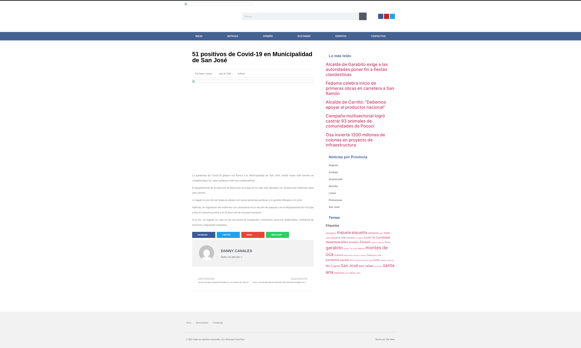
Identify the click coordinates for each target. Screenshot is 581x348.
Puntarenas (335, 200)
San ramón (378, 266)
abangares (331, 233)
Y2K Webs (390, 339)
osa (379, 255)
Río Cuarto (333, 266)
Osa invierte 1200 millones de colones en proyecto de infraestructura (355, 139)
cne (343, 237)
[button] (203, 235)
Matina (361, 248)
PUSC (376, 260)
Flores (388, 242)
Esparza (374, 243)
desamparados (337, 242)
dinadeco (354, 242)
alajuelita (359, 232)
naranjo (363, 255)
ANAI (381, 233)
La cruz (353, 248)
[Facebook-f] (380, 16)
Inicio (198, 36)
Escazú (365, 242)
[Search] (363, 16)
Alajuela (333, 165)
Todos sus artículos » (231, 257)
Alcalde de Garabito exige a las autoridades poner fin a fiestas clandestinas (357, 69)
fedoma (381, 243)
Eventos (340, 36)
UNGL (358, 273)
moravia (338, 255)
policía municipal (361, 260)
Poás (371, 260)
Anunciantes (202, 322)
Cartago (333, 172)
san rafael (366, 266)
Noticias (232, 36)
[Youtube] (386, 16)
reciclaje (390, 260)
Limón (332, 193)
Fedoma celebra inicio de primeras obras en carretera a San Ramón (360, 88)
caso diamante (333, 238)
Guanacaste (336, 179)
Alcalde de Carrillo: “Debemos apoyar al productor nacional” (356, 104)
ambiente (373, 233)
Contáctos (218, 322)
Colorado (350, 238)
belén (387, 233)
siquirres (339, 272)
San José (334, 207)
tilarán (352, 273)
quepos (383, 260)
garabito (334, 247)
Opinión (268, 36)
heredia (346, 249)
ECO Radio (304, 36)
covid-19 (369, 237)
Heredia (333, 186)
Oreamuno (372, 255)
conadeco (359, 238)
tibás (347, 273)
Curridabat (383, 237)
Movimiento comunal (352, 255)
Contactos (378, 36)
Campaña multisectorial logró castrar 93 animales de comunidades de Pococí (355, 121)
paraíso (345, 260)
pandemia (332, 260)
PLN (352, 260)
